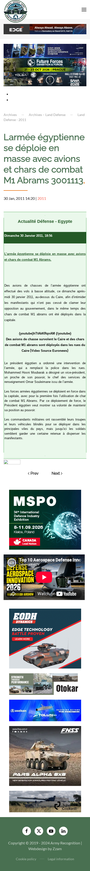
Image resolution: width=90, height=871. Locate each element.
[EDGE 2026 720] (45, 28)
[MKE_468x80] (45, 78)
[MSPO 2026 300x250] (45, 519)
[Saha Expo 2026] (45, 50)
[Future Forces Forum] (45, 64)
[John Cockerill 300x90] (45, 801)
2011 (41, 198)
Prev (34, 473)
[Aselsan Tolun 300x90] (45, 710)
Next (56, 473)
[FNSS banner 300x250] (45, 755)
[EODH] (45, 638)
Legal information (61, 859)
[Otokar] (45, 683)
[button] (84, 9)
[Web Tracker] (12, 461)
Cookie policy (26, 859)
